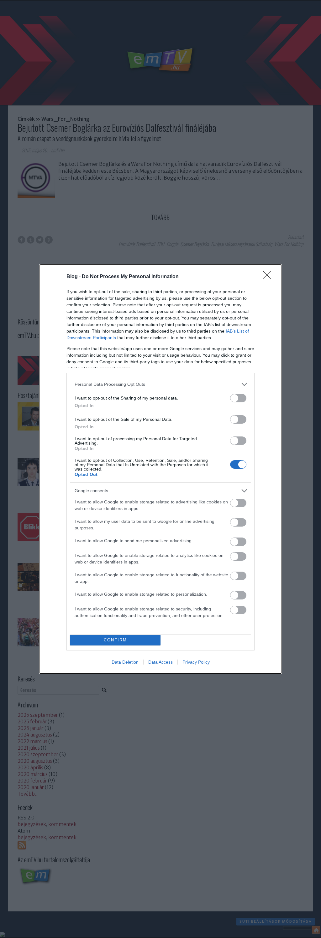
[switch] (238, 398)
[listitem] (160, 384)
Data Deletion (125, 662)
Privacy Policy (196, 662)
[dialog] (160, 469)
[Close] (269, 277)
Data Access (160, 662)
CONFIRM (115, 640)
